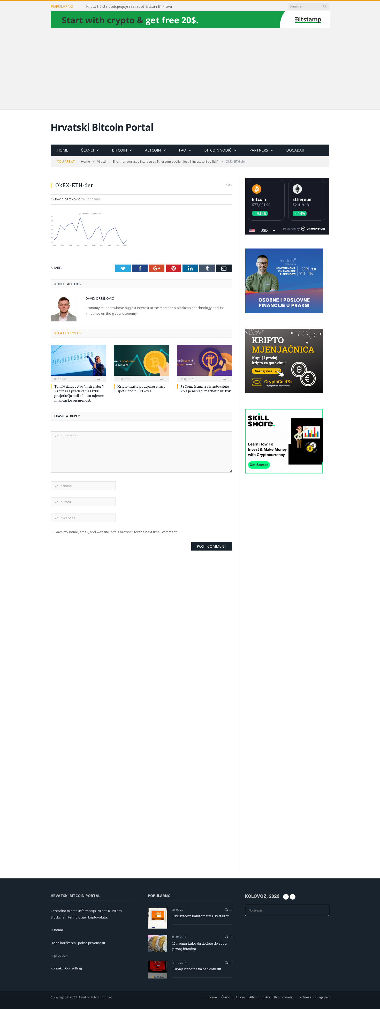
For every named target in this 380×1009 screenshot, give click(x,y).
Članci (87, 150)
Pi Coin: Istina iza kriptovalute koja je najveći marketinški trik (205, 388)
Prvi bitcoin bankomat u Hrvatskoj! (200, 916)
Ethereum (303, 199)
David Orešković (67, 199)
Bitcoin (119, 150)
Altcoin (153, 150)
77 (230, 910)
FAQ (182, 150)
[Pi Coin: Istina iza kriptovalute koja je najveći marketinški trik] (204, 363)
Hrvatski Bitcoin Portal (102, 127)
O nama (57, 930)
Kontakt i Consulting (66, 968)
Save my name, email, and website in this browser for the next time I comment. (116, 532)
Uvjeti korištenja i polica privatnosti (78, 942)
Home (62, 150)
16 (230, 937)
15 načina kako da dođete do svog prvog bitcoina (199, 946)
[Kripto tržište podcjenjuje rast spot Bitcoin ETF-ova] (141, 363)
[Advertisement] (190, 68)
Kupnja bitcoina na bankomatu (196, 969)
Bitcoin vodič (217, 150)
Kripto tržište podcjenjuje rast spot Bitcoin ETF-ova (129, 6)
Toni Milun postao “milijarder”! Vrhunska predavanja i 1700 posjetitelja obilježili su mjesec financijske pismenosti (79, 393)
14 (230, 963)
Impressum (59, 955)
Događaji (295, 150)
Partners (258, 150)
